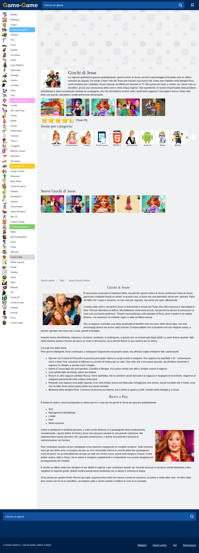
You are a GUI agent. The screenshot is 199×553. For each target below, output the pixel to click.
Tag (175, 545)
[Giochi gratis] (20, 5)
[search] (180, 5)
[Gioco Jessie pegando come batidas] (128, 107)
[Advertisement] (79, 39)
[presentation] (43, 137)
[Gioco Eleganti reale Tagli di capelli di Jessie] (52, 107)
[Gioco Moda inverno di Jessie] (103, 107)
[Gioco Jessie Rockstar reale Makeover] (77, 107)
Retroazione (189, 545)
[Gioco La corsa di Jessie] (153, 107)
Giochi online (160, 545)
